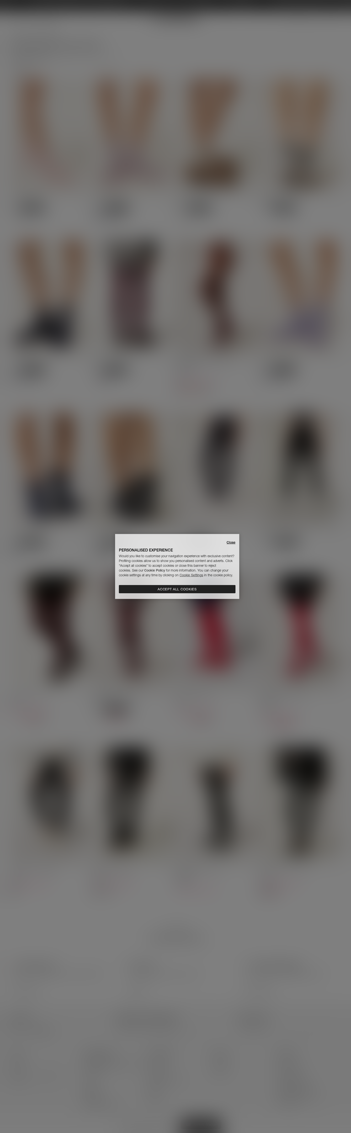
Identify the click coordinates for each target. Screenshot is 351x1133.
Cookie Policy (154, 570)
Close (231, 542)
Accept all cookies (177, 589)
